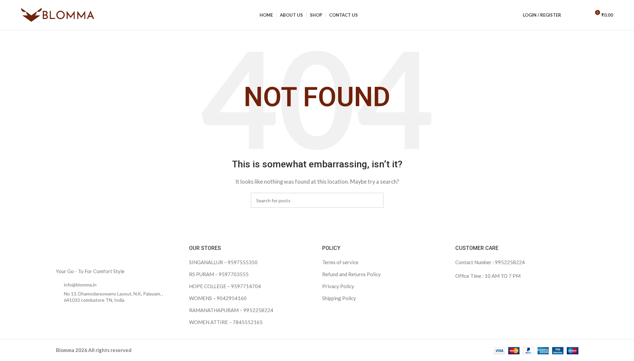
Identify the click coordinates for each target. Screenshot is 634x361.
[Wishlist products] (582, 15)
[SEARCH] (376, 200)
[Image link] (97, 252)
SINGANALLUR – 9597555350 (223, 262)
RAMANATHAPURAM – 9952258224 (231, 310)
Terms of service (340, 262)
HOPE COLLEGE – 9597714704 (225, 286)
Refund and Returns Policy (351, 274)
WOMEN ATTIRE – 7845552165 (226, 322)
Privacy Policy (338, 286)
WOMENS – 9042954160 (218, 298)
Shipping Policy (339, 298)
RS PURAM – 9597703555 (219, 274)
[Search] (570, 15)
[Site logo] (57, 14)
